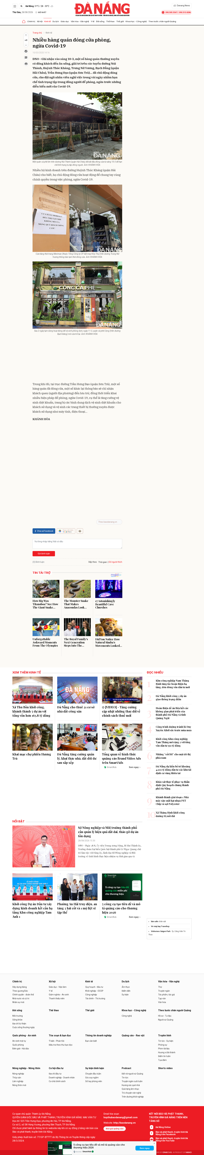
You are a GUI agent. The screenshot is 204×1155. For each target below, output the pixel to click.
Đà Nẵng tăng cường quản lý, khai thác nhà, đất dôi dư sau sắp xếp (76, 758)
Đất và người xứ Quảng (132, 1073)
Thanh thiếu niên (57, 998)
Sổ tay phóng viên (93, 1081)
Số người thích (115, 562)
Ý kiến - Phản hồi (56, 1041)
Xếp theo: (92, 562)
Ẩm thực (126, 987)
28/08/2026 (22, 12)
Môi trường (17, 1016)
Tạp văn (162, 998)
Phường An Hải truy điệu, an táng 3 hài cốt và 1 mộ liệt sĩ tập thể (77, 908)
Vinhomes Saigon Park (160, 931)
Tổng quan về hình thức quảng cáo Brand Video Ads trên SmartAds (121, 758)
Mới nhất (42, 12)
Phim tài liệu (164, 1048)
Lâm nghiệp (17, 1081)
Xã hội (40, 21)
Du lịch (56, 21)
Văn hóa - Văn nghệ (80, 21)
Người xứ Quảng (165, 1020)
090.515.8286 (185, 12)
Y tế (92, 21)
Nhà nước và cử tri (20, 998)
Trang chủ (37, 33)
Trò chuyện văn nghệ (131, 1093)
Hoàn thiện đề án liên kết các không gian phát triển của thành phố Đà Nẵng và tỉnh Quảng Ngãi (172, 713)
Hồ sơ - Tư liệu (164, 1016)
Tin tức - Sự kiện (165, 1041)
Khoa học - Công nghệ (136, 21)
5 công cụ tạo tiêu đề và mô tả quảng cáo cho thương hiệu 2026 (121, 908)
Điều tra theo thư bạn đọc (60, 1045)
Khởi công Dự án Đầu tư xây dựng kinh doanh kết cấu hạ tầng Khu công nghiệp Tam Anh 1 (32, 910)
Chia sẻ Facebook (45, 531)
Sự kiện (125, 994)
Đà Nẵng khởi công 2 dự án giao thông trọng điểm (171, 697)
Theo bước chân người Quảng (162, 21)
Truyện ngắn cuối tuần (132, 1081)
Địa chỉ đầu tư (55, 1073)
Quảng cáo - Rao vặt (133, 1035)
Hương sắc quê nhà (131, 1085)
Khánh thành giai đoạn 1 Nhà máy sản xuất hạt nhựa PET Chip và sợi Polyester (172, 800)
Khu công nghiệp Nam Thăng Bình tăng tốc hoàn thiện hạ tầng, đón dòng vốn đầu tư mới (173, 684)
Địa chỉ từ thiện (19, 1023)
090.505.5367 (171, 12)
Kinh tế (47, 21)
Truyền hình (164, 1035)
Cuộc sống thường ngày (23, 1027)
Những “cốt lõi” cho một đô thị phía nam (173, 756)
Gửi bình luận (44, 553)
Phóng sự (162, 1045)
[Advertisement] (77, 359)
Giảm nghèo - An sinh (59, 994)
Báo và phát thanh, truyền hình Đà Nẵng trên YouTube (172, 1139)
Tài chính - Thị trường (95, 998)
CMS (167, 1152)
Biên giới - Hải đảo (20, 1048)
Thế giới (120, 21)
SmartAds (87, 1152)
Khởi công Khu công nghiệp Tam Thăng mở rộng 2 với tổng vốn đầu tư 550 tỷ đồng (173, 742)
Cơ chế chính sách (57, 1081)
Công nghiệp (91, 994)
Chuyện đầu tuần (93, 1073)
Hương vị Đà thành (166, 1052)
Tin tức (125, 1077)
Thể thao (110, 21)
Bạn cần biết (91, 1041)
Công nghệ (127, 1016)
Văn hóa (162, 1002)
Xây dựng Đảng (19, 987)
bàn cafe (154, 921)
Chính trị (31, 21)
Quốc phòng (18, 1045)
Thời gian (102, 562)
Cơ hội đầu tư (56, 1068)
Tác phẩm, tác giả (166, 994)
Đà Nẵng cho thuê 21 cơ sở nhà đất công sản (75, 709)
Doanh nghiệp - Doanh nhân (62, 1077)
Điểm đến (126, 991)
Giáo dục (65, 21)
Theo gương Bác (20, 991)
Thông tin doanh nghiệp (98, 1035)
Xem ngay (145, 1148)
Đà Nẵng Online (163, 1127)
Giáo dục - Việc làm (57, 987)
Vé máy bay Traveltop (160, 926)
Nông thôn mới (19, 1085)
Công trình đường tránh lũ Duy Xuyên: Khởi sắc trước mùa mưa (173, 728)
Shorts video (165, 1068)
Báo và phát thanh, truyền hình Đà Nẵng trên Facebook (172, 1133)
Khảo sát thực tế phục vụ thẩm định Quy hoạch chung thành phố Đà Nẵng (173, 785)
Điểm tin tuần (164, 1056)
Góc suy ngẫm (92, 1077)
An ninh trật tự (19, 1041)
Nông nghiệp (18, 1073)
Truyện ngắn (164, 991)
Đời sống (100, 21)
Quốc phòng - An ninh (24, 1035)
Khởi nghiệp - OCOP (94, 991)
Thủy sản (16, 1077)
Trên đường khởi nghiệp (133, 1097)
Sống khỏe (17, 1020)
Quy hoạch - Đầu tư (94, 987)
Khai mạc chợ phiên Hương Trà (31, 756)
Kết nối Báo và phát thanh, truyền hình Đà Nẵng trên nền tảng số (168, 1117)
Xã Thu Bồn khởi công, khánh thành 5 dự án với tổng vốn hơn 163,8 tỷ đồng (31, 711)
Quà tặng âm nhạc (130, 1089)
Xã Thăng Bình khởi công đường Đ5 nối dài (170, 814)
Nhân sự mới (18, 1002)
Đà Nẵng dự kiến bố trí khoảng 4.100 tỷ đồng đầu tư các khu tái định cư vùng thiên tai (173, 770)
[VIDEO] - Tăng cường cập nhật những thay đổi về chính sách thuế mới (121, 711)
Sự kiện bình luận (94, 1068)
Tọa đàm (162, 1060)
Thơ (160, 987)
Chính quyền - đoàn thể (23, 994)
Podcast (126, 1068)
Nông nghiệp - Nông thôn (26, 1068)
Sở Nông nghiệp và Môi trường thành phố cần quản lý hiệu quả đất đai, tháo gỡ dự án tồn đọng (108, 832)
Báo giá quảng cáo (114, 1128)
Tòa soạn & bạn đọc (60, 1035)
